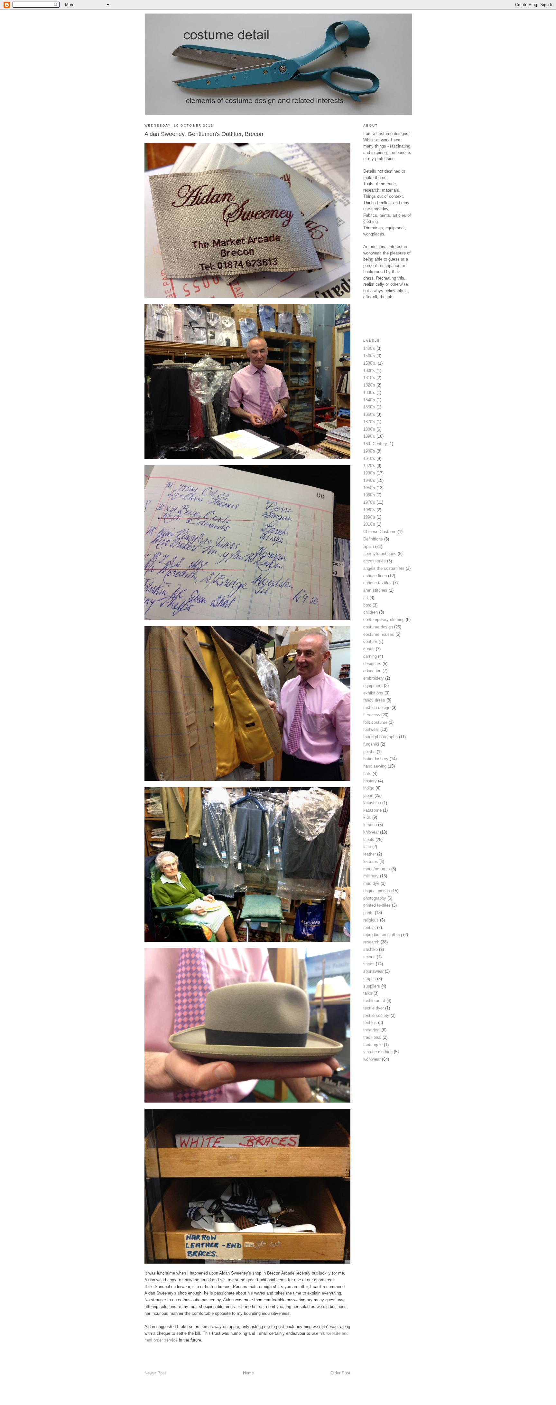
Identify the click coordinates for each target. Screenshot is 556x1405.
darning (370, 656)
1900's (369, 451)
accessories (374, 561)
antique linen (375, 575)
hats (367, 773)
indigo (368, 788)
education (372, 670)
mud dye (371, 883)
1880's (369, 429)
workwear (372, 1059)
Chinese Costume (379, 531)
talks (367, 993)
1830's (369, 392)
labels (368, 839)
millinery (371, 876)
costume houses (378, 634)
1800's (369, 370)
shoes (369, 963)
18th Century (375, 443)
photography (374, 898)
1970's (369, 502)
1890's (369, 436)
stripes (369, 978)
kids (367, 817)
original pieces (376, 890)
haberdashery (375, 758)
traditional (372, 1037)
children (370, 612)
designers (372, 663)
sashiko (370, 949)
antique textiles (377, 582)
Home (248, 1373)
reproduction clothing (382, 934)
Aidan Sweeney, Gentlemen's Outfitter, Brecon (203, 134)
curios (369, 648)
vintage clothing (378, 1051)
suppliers (371, 986)
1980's (369, 509)
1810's (369, 377)
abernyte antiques (379, 553)
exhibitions (373, 693)
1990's (369, 517)
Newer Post (155, 1373)
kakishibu (372, 802)
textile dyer (373, 1008)
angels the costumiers (383, 568)
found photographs (380, 736)
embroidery (373, 678)
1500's (369, 355)
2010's (369, 524)
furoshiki (371, 744)
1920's (369, 465)
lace (367, 846)
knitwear (371, 832)
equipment (373, 685)
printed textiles (377, 905)
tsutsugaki (373, 1044)
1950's (369, 487)
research (371, 942)
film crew (371, 714)
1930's (369, 473)
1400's (369, 348)
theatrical (371, 1029)
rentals (369, 927)
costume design (378, 627)
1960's (369, 494)
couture (370, 641)
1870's (369, 421)
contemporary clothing (383, 619)
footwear (371, 729)
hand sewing (374, 766)
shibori (369, 956)
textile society (376, 1015)
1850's (369, 407)
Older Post (340, 1373)
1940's (369, 480)
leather (369, 854)
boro (367, 605)
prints (368, 912)
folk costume (375, 722)
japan (368, 795)
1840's (369, 399)
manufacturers (376, 868)
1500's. (369, 363)
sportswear (373, 971)
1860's (369, 414)
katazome (372, 810)
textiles (370, 1022)
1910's (369, 458)
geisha (369, 751)
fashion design (376, 707)
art (365, 597)
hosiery (370, 781)
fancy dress (374, 700)
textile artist (374, 1000)
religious (371, 920)
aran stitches (375, 590)
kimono (370, 824)
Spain (368, 546)
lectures (370, 861)
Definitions (373, 539)
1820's (369, 385)
